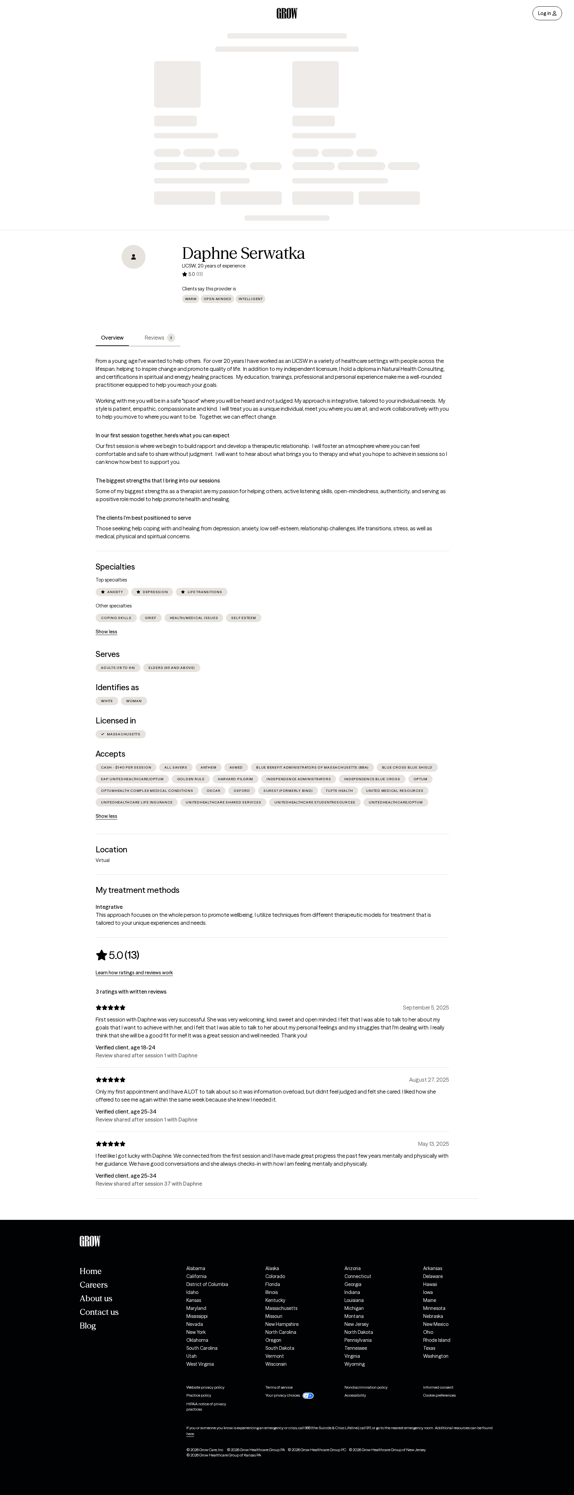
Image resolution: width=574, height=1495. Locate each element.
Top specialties (111, 580)
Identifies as (117, 687)
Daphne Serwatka (243, 253)
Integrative (109, 907)
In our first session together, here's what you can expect (163, 435)
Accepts (110, 754)
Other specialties (114, 606)
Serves (108, 654)
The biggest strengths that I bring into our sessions (158, 480)
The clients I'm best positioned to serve (143, 517)
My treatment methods (137, 890)
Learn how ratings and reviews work (134, 973)
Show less (106, 632)
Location (111, 849)
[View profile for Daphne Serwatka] (133, 283)
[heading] (117, 955)
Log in (544, 13)
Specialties (115, 567)
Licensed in (116, 720)
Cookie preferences (439, 1395)
